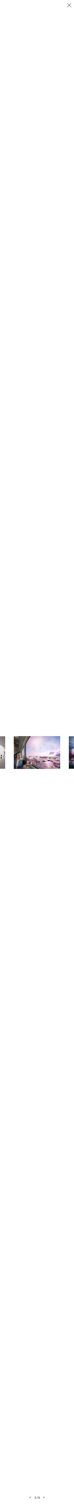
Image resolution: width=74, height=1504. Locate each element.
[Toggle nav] (69, 5)
